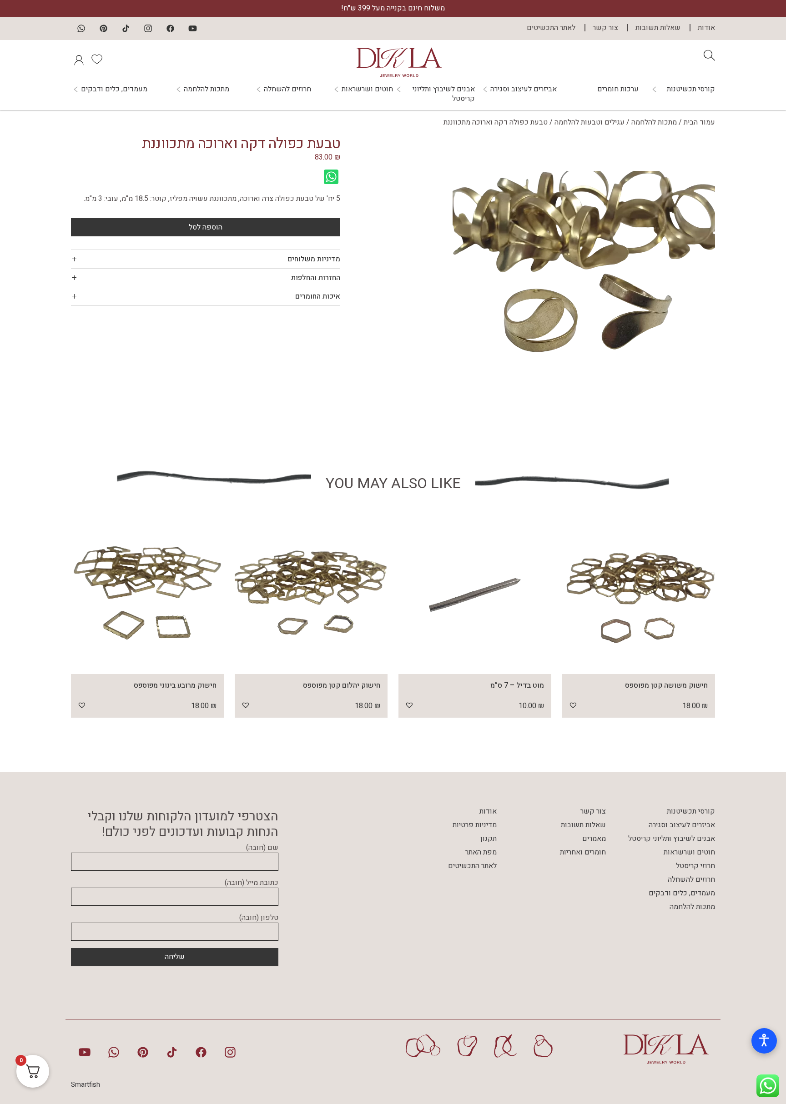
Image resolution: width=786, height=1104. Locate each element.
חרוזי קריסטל (695, 865)
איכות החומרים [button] (317, 296)
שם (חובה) (262, 848)
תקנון (488, 838)
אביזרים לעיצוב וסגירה (523, 89)
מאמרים (594, 838)
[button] (573, 705)
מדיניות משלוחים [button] (313, 259)
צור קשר (605, 27)
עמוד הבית (699, 122)
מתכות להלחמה (206, 89)
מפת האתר (481, 852)
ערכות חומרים (618, 89)
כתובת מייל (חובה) (251, 883)
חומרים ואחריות (583, 852)
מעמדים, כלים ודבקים (114, 89)
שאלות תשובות (657, 27)
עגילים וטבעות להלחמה (589, 122)
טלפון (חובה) (258, 918)
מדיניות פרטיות (475, 824)
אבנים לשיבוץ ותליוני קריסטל (444, 94)
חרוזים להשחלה (287, 89)
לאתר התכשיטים (551, 27)
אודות (706, 27)
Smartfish (85, 1084)
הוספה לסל (205, 227)
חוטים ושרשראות (367, 89)
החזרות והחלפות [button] (315, 277)
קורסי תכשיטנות (691, 89)
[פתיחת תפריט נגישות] (764, 1041)
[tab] (205, 259)
